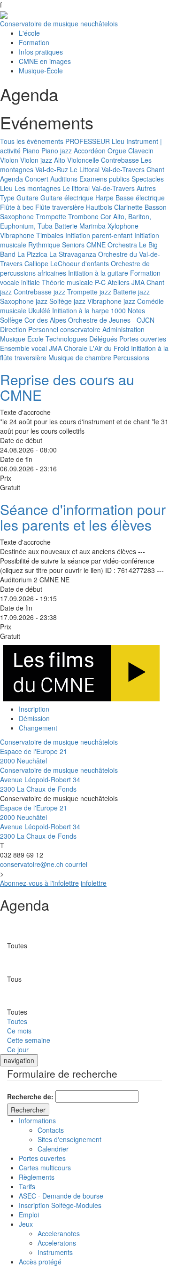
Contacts (51, 1130)
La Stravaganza (72, 254)
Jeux (26, 1224)
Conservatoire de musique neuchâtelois (59, 23)
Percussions (131, 357)
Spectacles (147, 178)
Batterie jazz (131, 291)
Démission (34, 718)
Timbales (49, 235)
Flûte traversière (59, 207)
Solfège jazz (67, 301)
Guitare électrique (66, 197)
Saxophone (17, 216)
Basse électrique (140, 197)
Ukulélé (39, 310)
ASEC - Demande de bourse (61, 1195)
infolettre (94, 883)
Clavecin (141, 150)
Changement (38, 727)
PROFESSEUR (87, 141)
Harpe (104, 197)
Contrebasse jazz (39, 291)
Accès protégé (40, 1261)
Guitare (27, 197)
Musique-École (41, 70)
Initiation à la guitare (98, 273)
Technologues (66, 338)
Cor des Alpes (45, 320)
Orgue (117, 150)
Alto (59, 160)
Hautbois (99, 207)
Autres (146, 188)
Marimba (92, 225)
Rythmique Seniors (56, 244)
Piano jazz (56, 150)
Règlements (36, 1177)
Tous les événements (31, 141)
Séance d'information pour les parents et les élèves (83, 517)
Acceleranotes (59, 1233)
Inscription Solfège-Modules (60, 1205)
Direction (13, 329)
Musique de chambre (79, 357)
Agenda (11, 178)
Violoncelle (83, 160)
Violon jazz (36, 160)
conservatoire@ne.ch (31, 864)
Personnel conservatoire (64, 329)
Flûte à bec (16, 207)
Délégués (103, 338)
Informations (37, 1120)
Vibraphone (17, 235)
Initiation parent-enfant (98, 235)
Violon (9, 160)
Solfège (11, 320)
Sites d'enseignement (69, 1139)
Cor (105, 216)
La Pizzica (32, 254)
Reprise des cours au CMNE (67, 387)
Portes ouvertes (142, 338)
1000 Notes (128, 310)
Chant (155, 169)
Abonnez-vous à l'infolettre (39, 883)
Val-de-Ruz (51, 169)
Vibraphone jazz (111, 301)
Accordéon (90, 150)
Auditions (63, 178)
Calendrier (53, 1148)
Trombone (83, 216)
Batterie (65, 225)
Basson (156, 207)
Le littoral (76, 188)
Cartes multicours (45, 1167)
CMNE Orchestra (111, 244)
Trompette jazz (89, 291)
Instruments (55, 1252)
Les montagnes (38, 188)
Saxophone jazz (23, 301)
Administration (123, 329)
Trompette (51, 216)
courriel (76, 864)
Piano (31, 150)
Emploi (29, 1214)
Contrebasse (120, 160)
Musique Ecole (22, 338)
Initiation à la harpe (80, 310)
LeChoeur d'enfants (79, 263)
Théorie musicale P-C (74, 282)
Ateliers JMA (126, 282)
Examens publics (104, 178)
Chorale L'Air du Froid (96, 348)
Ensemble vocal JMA (31, 348)
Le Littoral (85, 169)
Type (7, 197)
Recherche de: (30, 1096)
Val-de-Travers (123, 169)
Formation (34, 42)
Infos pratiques (41, 51)
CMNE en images (45, 61)
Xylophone (123, 225)
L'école (29, 33)
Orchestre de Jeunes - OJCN (111, 320)
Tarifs (27, 1186)
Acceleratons (57, 1242)
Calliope (36, 263)
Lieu (118, 141)
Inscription (34, 709)
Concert (36, 178)
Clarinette (128, 207)
